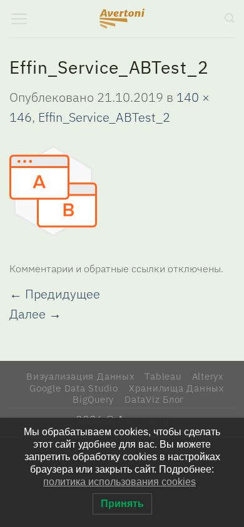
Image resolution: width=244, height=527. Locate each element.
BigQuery (93, 399)
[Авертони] (122, 18)
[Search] (230, 18)
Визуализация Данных (80, 376)
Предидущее (54, 294)
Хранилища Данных (176, 388)
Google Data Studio (73, 388)
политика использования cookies (119, 481)
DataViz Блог (155, 399)
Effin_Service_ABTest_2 (104, 117)
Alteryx (207, 376)
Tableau (163, 376)
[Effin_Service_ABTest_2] (53, 189)
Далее (35, 314)
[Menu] (18, 18)
